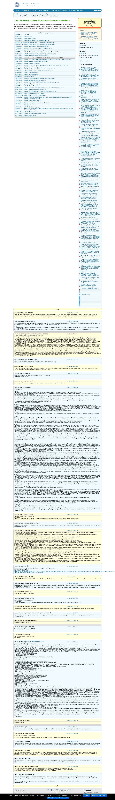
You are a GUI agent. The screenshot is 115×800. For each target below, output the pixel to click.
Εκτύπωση (83, 45)
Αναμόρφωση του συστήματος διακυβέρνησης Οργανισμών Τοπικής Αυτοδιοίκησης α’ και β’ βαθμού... (90, 75)
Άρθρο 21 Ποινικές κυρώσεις (31, 72)
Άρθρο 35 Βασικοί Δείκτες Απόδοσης (32, 100)
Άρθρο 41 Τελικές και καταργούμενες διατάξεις (35, 113)
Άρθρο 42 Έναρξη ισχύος (30, 115)
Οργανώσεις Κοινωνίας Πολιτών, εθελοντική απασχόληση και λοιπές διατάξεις (89, 169)
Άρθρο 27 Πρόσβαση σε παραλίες (32, 84)
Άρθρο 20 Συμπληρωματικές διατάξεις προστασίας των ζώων (38, 70)
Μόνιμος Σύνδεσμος (73, 312)
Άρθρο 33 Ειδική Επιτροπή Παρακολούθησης (35, 95)
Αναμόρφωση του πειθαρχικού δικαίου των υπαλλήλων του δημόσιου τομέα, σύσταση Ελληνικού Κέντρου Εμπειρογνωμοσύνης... (90, 120)
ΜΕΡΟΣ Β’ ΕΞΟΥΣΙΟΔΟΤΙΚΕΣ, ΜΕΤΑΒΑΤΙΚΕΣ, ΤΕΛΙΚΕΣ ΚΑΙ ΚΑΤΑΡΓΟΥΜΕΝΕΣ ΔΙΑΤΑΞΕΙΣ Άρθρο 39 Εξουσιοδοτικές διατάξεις (48, 109)
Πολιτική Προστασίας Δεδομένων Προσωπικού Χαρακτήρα (59, 789)
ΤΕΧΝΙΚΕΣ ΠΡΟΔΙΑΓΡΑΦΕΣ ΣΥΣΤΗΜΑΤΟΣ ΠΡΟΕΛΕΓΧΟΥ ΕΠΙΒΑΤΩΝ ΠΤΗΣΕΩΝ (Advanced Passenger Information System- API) (90, 273)
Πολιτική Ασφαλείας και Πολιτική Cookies (60, 790)
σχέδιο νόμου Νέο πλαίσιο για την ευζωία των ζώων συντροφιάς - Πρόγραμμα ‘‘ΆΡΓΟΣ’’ (89, 33)
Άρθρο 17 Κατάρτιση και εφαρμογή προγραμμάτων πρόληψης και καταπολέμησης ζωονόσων (46, 65)
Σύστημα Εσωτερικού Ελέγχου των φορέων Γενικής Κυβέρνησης (89, 191)
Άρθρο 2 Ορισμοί (28, 36)
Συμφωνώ (86, 795)
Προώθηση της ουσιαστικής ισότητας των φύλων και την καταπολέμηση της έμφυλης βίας (90, 252)
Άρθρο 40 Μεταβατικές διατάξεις (31, 111)
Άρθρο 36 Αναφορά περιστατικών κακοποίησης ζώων (36, 102)
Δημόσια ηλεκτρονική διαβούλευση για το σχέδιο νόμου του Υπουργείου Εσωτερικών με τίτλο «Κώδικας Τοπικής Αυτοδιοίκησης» (90, 101)
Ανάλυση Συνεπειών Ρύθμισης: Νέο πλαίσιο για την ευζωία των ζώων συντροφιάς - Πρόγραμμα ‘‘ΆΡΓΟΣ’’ (89, 37)
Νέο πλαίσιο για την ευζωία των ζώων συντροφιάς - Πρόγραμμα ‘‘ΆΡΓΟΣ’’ (37, 14)
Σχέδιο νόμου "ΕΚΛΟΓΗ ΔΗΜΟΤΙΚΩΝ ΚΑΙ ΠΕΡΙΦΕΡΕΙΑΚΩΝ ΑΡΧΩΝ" (90, 187)
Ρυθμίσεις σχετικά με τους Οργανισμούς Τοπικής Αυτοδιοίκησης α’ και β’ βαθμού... (90, 159)
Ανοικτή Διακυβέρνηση (44, 10)
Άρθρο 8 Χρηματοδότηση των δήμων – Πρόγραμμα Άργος (38, 48)
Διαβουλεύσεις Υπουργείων (75, 10)
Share (86, 61)
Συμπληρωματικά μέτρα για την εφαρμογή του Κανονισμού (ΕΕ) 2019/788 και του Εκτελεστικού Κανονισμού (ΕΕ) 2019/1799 (88, 92)
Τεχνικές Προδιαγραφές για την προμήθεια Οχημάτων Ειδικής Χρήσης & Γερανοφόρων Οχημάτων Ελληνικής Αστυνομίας (90, 231)
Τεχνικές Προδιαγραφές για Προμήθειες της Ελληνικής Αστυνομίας (90, 256)
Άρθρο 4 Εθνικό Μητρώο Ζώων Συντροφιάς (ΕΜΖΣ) (36, 40)
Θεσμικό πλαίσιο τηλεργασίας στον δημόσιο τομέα (89, 180)
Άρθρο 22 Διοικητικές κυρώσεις (31, 74)
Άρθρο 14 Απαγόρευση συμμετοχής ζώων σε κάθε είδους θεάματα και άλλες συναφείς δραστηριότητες (48, 59)
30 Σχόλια (83, 53)
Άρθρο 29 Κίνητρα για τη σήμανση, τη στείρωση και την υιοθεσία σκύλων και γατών (44, 87)
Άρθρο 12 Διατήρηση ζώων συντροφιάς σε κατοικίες (36, 55)
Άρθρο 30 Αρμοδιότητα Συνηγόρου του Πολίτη (35, 89)
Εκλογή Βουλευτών (85, 294)
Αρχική (17, 10)
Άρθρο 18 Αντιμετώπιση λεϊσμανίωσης (33, 67)
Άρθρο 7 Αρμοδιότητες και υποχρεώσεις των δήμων (36, 46)
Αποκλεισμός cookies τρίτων (99, 795)
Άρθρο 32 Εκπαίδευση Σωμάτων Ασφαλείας (34, 93)
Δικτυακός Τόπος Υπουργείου (59, 10)
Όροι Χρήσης (60, 791)
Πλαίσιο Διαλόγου (60, 793)
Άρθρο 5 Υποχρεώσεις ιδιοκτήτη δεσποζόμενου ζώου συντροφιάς (39, 42)
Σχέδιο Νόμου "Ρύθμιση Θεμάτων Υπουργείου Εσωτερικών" (89, 209)
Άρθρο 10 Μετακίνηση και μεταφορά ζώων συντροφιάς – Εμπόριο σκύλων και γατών (44, 51)
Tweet (81, 61)
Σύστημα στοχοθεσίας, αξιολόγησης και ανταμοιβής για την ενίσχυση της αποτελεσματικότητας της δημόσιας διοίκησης (90, 164)
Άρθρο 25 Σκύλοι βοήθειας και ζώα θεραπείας (35, 80)
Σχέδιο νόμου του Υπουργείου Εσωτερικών (88, 96)
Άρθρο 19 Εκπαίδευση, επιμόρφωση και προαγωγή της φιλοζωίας (39, 68)
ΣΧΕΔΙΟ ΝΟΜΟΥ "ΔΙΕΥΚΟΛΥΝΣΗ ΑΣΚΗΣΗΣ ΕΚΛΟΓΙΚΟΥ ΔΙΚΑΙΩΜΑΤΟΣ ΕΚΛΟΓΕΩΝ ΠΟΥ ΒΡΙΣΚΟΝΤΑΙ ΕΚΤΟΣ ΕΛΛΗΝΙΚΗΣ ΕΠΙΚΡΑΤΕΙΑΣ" (90, 214)
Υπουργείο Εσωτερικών (30, 4)
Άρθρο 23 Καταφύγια (29, 76)
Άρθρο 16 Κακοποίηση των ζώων (32, 63)
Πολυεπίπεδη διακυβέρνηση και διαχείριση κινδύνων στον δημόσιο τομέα (89, 80)
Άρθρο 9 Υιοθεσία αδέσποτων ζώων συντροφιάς (35, 50)
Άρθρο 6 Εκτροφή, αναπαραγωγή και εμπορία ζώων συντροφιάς (39, 44)
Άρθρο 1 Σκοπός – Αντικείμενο (31, 34)
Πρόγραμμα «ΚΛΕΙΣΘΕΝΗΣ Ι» (88, 242)
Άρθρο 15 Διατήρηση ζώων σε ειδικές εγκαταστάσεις (36, 61)
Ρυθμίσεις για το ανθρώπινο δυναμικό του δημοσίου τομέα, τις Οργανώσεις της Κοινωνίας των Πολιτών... (90, 115)
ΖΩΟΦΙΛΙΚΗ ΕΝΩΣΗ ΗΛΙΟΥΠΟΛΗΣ (34, 641)
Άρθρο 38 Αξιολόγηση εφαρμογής (32, 106)
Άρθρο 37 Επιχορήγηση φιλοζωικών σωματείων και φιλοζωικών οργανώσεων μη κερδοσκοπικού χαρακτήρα (47, 104)
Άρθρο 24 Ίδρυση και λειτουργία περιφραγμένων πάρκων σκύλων (39, 78)
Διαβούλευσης (95, 55)
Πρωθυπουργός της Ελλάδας (29, 10)
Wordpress (86, 793)
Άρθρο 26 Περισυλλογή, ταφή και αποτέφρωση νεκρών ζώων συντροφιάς (41, 82)
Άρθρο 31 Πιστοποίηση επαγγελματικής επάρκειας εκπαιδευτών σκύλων (41, 91)
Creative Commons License (90, 789)
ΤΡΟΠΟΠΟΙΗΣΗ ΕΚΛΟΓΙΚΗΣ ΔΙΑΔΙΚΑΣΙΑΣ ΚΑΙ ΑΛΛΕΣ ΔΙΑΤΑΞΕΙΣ (89, 218)
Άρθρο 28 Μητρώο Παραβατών (31, 85)
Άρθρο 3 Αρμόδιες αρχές (30, 38)
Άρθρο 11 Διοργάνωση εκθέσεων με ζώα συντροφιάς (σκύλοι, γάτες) (40, 53)
